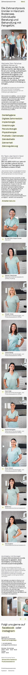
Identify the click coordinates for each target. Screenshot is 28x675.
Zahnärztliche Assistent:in (9, 659)
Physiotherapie (9, 132)
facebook (8, 628)
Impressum (4, 670)
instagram (8, 631)
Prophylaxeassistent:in (8, 661)
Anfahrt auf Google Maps (9, 640)
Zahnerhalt (7, 143)
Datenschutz (11, 670)
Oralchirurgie (8, 125)
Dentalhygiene (8, 115)
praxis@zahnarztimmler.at (9, 645)
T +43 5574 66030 (6, 643)
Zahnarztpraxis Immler (8, 1)
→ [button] (25, 619)
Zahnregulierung (10, 146)
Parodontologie (9, 129)
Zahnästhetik (8, 139)
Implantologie (8, 122)
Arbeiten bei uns (8, 201)
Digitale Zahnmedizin (12, 119)
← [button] (20, 619)
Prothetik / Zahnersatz (12, 136)
